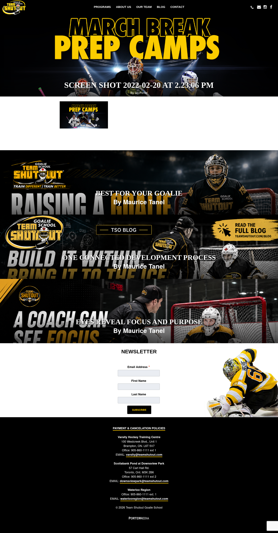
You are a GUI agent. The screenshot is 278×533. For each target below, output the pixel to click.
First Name (138, 381)
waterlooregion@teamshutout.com (144, 498)
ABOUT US (123, 7)
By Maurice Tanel (139, 197)
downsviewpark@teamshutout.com (144, 481)
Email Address (138, 367)
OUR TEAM (144, 7)
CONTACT (177, 7)
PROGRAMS (102, 7)
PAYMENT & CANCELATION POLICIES (139, 428)
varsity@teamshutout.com (144, 454)
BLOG (161, 7)
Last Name (138, 394)
